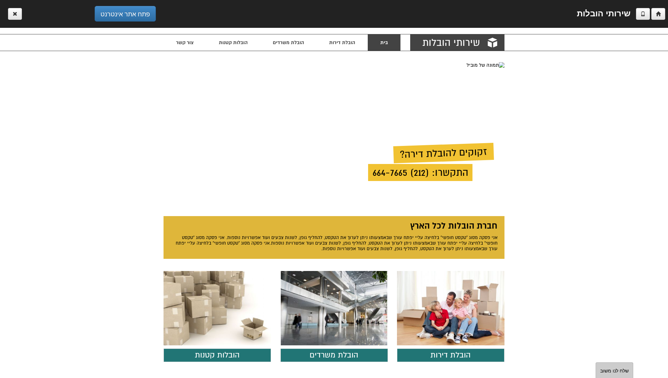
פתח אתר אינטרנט (125, 13)
